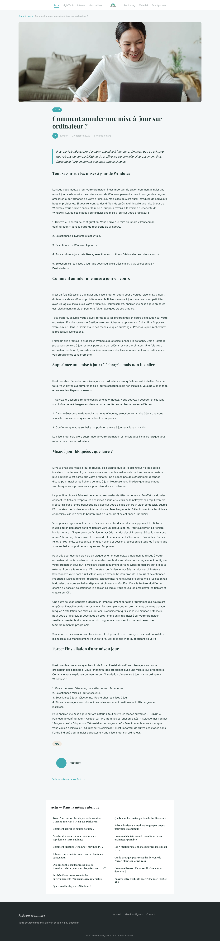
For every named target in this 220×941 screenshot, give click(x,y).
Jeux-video (95, 5)
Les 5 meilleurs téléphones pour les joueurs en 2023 (141, 848)
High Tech (68, 5)
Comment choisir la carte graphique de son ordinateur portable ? (139, 837)
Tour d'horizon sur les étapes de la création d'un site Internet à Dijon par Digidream (77, 820)
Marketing (129, 5)
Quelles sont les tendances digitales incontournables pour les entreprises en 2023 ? (79, 866)
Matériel (143, 5)
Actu (56, 5)
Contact (150, 914)
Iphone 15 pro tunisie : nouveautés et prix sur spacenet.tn (78, 855)
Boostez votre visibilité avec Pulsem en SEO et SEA (141, 880)
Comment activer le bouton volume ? (73, 828)
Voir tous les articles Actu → (68, 779)
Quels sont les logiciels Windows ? (72, 886)
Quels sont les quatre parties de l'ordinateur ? (140, 818)
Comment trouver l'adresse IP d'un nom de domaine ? (139, 869)
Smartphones (159, 5)
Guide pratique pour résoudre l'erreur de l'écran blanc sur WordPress (138, 859)
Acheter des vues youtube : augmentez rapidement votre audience (74, 837)
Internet (81, 5)
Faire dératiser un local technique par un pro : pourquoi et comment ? (141, 827)
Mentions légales (134, 914)
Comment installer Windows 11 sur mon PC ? (78, 846)
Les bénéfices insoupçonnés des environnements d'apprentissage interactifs (77, 877)
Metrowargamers (32, 915)
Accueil (22, 16)
